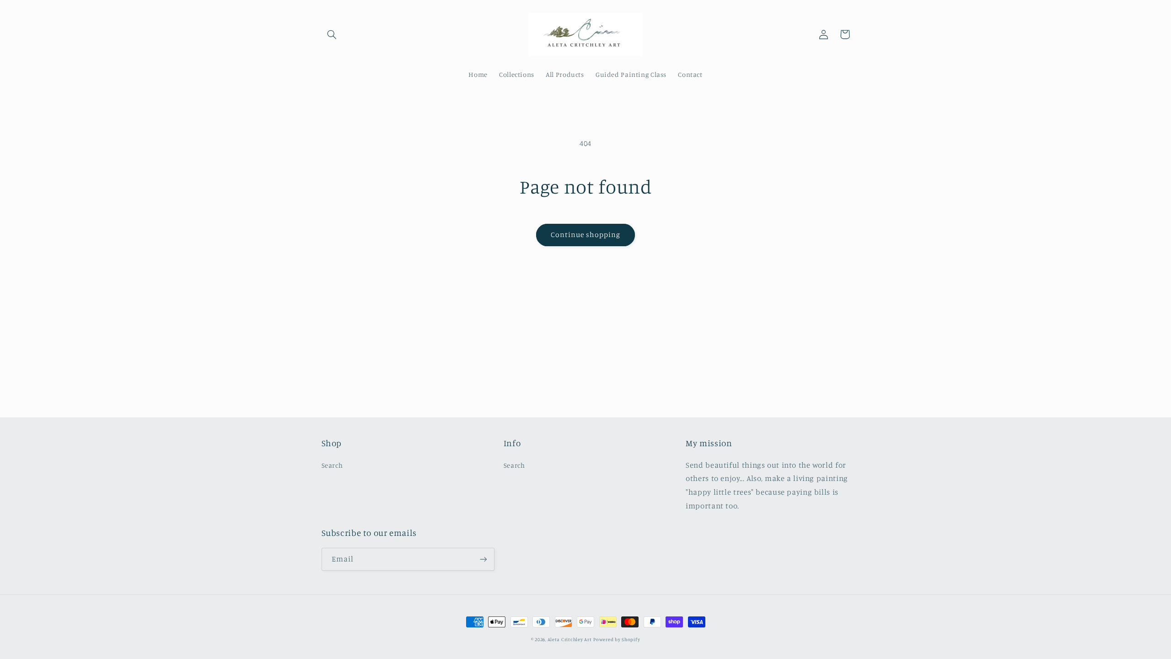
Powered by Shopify (616, 639)
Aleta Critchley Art (569, 639)
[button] (332, 34)
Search (332, 465)
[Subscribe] (483, 559)
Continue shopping (586, 234)
